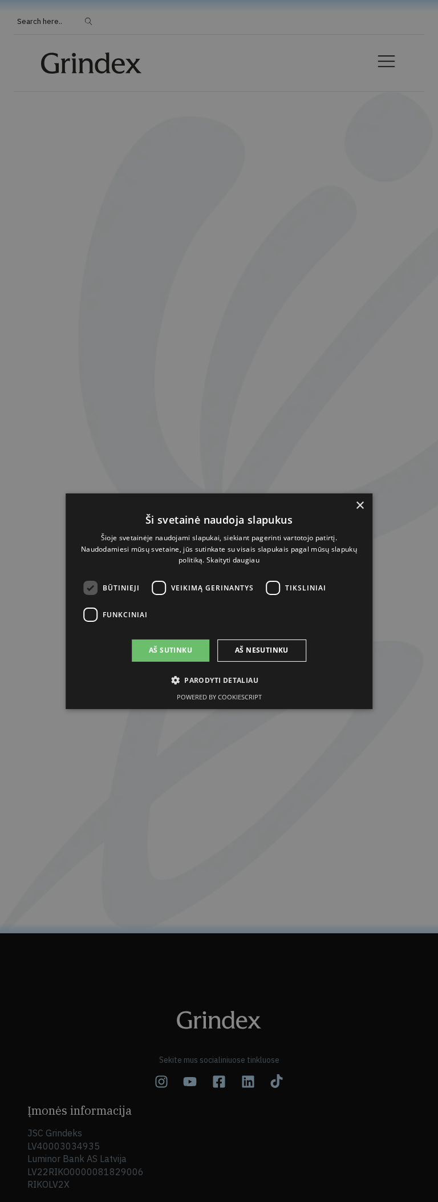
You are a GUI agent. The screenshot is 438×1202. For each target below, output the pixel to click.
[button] (219, 680)
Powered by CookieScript (219, 697)
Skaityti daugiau (232, 560)
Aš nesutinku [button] (262, 650)
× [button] (359, 505)
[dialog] (219, 601)
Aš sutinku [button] (170, 650)
